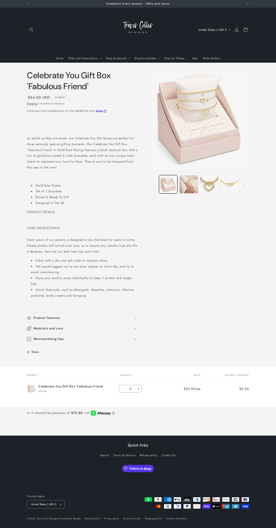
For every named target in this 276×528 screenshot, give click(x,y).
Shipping (32, 103)
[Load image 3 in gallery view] (209, 184)
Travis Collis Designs (48, 518)
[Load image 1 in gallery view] (168, 184)
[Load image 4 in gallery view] (229, 184)
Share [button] (35, 352)
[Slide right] (244, 184)
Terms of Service (124, 455)
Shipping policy (153, 518)
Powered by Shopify (70, 518)
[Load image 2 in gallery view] (188, 184)
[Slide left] (153, 184)
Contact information (176, 518)
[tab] (83, 126)
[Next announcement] (247, 4)
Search (104, 455)
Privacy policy (111, 518)
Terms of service (132, 518)
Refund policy (149, 455)
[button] (31, 29)
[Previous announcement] (28, 4)
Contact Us (169, 455)
